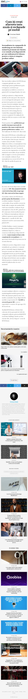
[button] (22, 1)
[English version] (20, 1)
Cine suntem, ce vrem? (6, 691)
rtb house (16, 471)
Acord (13, 691)
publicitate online (14, 473)
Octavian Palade (14, 34)
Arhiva (24, 691)
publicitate (21, 471)
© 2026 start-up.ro (14, 697)
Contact (13, 693)
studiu (11, 471)
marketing (6, 471)
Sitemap (20, 691)
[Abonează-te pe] (13, 37)
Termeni (16, 691)
